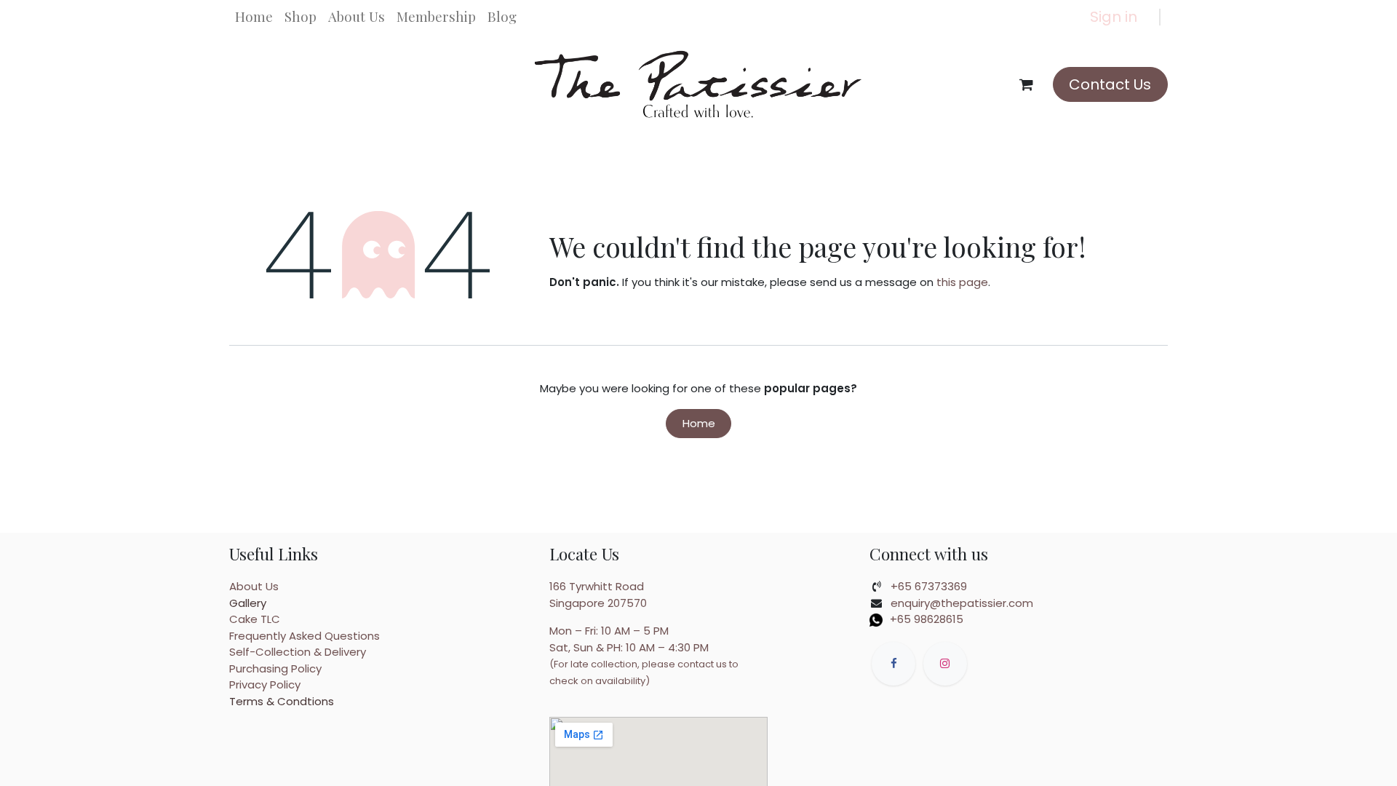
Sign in (1113, 17)
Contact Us (1110, 84)
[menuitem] (254, 17)
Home (698, 423)
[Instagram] (945, 664)
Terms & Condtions (281, 701)
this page (962, 282)
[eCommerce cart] (1027, 84)
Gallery (247, 603)
